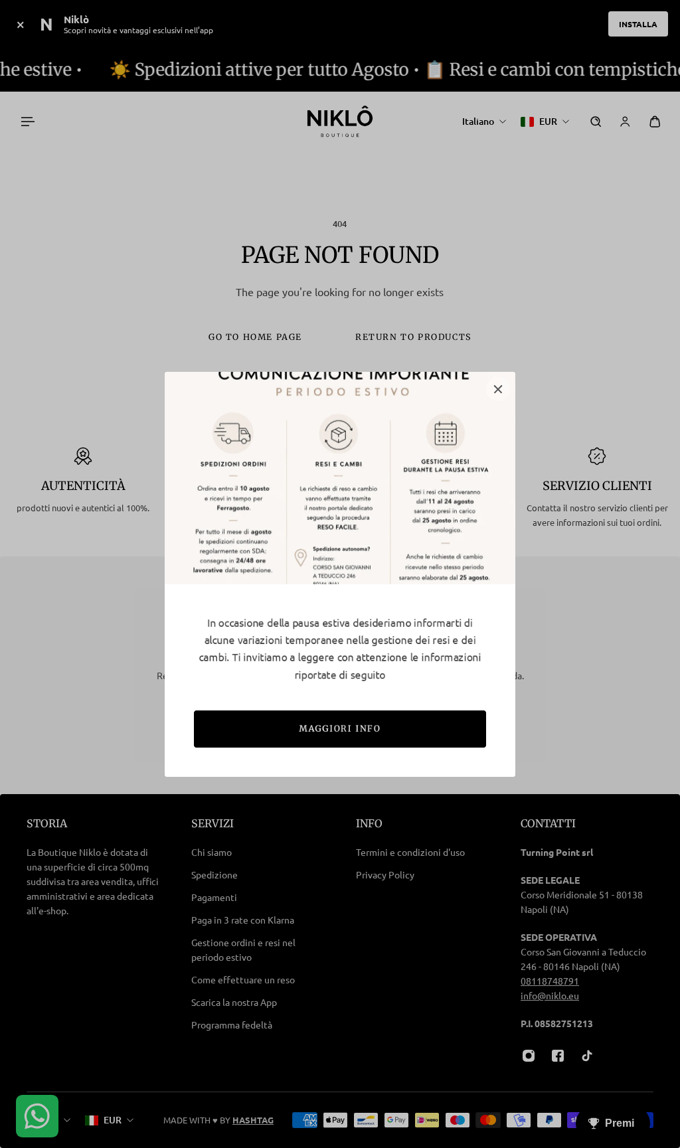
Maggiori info (340, 729)
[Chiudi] (498, 389)
